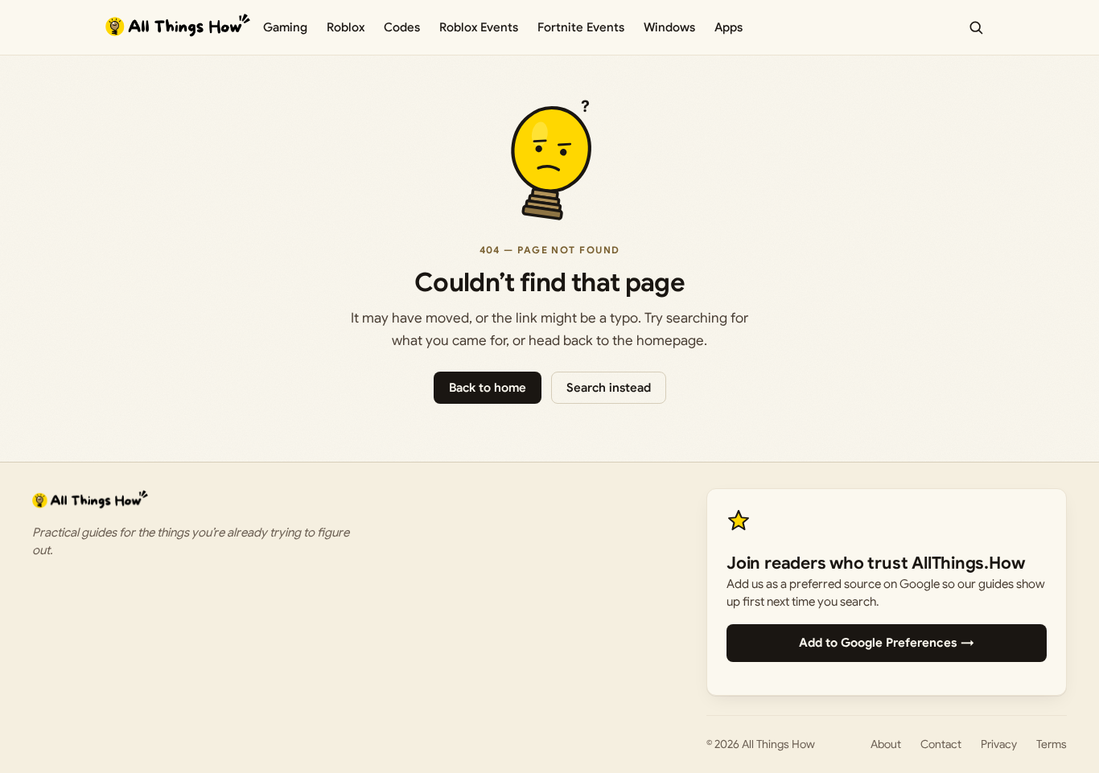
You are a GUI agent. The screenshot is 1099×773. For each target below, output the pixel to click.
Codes (402, 27)
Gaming (285, 27)
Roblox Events (478, 27)
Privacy (999, 744)
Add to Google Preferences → (886, 642)
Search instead (608, 387)
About (886, 744)
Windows (669, 27)
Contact (940, 744)
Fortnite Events (580, 27)
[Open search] (976, 27)
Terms (1051, 744)
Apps (728, 27)
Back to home (487, 387)
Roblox (345, 27)
